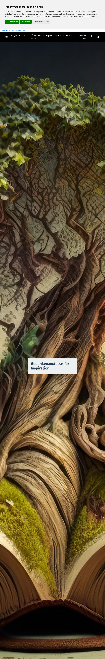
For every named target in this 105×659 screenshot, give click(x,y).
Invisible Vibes (82, 37)
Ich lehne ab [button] (26, 22)
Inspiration (59, 35)
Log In (97, 37)
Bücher (22, 35)
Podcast (69, 35)
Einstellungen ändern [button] (41, 22)
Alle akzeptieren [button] (12, 22)
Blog (90, 35)
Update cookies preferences (12, 30)
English (49, 35)
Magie (14, 35)
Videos (41, 35)
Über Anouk (33, 37)
